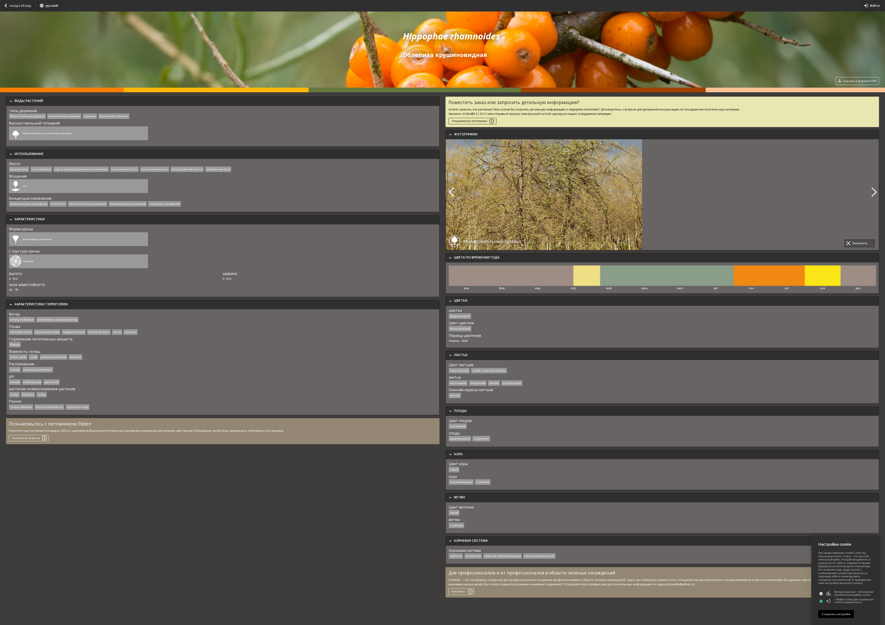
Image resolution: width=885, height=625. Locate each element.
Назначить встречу (26, 438)
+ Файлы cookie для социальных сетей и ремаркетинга (853, 601)
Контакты (458, 591)
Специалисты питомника (469, 121)
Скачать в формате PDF (859, 81)
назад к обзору (20, 5)
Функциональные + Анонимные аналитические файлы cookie (853, 593)
